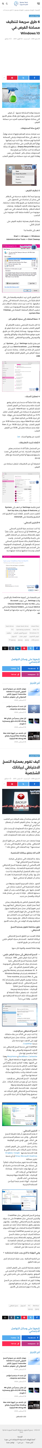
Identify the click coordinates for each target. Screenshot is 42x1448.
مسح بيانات (35, 640)
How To (36, 629)
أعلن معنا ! (29, 1442)
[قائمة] (38, 3)
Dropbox (9, 1153)
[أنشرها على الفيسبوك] (34, 78)
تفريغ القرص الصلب (20, 633)
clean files (35, 626)
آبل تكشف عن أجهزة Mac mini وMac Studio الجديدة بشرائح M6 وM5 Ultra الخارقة (14, 736)
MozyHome (12, 1056)
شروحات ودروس (29, 10)
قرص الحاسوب (34, 636)
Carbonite (33, 1056)
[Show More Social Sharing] (4, 78)
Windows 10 (34, 633)
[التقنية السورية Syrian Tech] (21, 3)
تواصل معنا (10, 1442)
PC (12, 629)
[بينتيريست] (12, 78)
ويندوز (20, 640)
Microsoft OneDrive (29, 1156)
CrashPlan (27, 1044)
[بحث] (3, 3)
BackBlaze (23, 1056)
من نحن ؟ (20, 1442)
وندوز (27, 640)
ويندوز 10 (12, 640)
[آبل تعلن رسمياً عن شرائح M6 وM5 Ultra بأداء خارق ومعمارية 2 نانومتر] (34, 721)
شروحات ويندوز (19, 10)
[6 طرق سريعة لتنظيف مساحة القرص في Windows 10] (21, 95)
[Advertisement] (21, 57)
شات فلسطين (21, 1416)
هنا (18, 437)
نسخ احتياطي (13, 1305)
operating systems (23, 629)
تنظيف (9, 633)
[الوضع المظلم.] (6, 4)
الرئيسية (37, 10)
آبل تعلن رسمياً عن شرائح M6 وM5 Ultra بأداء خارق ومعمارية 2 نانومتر (14, 721)
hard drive (10, 626)
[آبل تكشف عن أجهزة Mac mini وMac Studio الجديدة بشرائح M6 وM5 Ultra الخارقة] (34, 736)
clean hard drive (22, 626)
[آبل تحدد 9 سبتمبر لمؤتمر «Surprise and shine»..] (34, 709)
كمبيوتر (14, 636)
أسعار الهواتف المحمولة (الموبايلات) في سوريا (20, 1439)
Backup (36, 1305)
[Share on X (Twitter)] (23, 78)
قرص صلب (22, 636)
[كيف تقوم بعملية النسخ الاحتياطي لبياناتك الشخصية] (21, 801)
